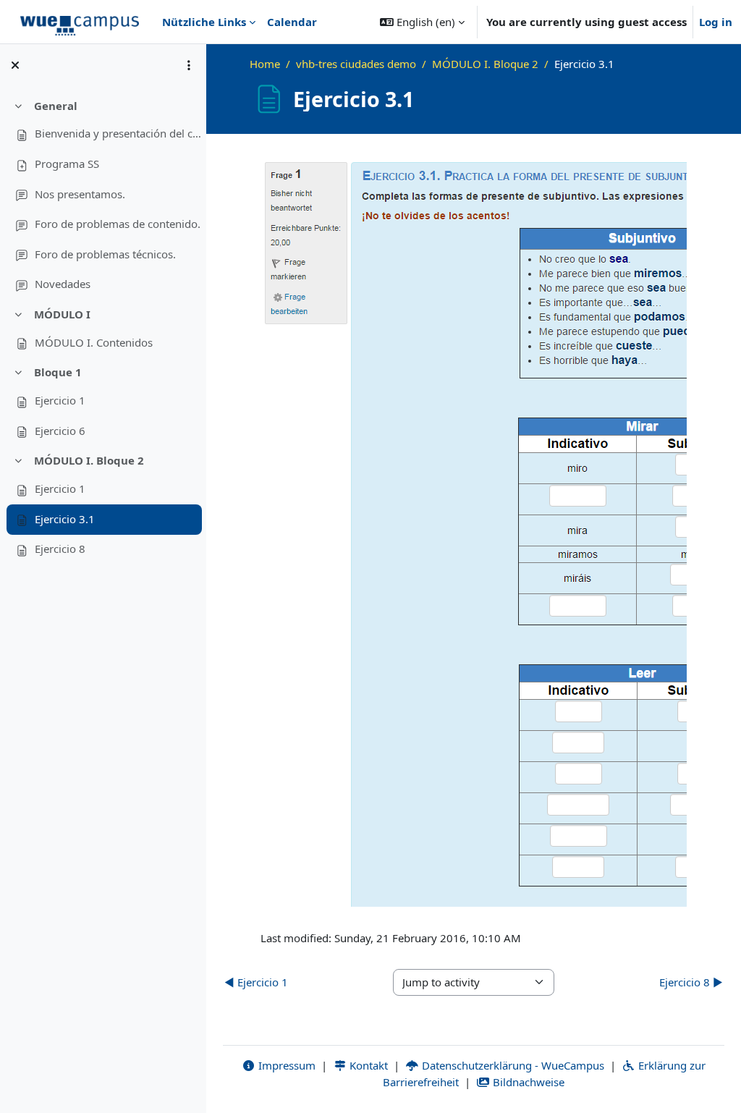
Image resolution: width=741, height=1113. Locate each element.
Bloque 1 (58, 372)
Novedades (62, 283)
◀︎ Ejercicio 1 (256, 982)
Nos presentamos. (80, 194)
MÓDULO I (62, 314)
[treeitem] (102, 195)
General (55, 105)
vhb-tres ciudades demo (356, 63)
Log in (715, 21)
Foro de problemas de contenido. (117, 223)
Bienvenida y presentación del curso (118, 133)
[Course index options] (188, 65)
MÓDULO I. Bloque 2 (89, 460)
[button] (422, 21)
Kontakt (367, 1065)
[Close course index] (15, 65)
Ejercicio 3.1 (65, 519)
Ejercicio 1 (60, 400)
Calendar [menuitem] (292, 21)
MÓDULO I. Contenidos (94, 342)
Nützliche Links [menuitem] (204, 21)
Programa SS (67, 163)
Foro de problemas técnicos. (105, 254)
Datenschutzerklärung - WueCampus (511, 1065)
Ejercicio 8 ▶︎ (691, 982)
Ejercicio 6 (60, 430)
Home (265, 63)
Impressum (285, 1065)
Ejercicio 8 (60, 548)
